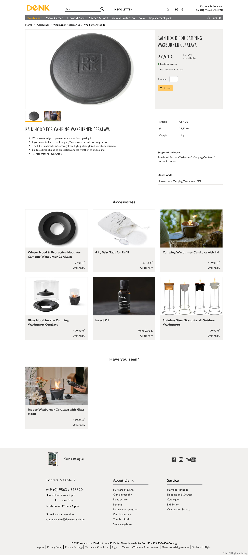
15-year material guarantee (47, 153)
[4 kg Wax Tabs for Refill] (124, 228)
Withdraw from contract (145, 547)
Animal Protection (123, 18)
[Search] (102, 9)
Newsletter (123, 9)
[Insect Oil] (124, 296)
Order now (79, 267)
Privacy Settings (74, 547)
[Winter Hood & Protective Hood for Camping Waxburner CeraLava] (56, 228)
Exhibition (173, 504)
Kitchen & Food (98, 18)
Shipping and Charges (179, 494)
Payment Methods (177, 489)
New (142, 18)
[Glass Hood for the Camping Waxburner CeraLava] (56, 296)
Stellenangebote (122, 524)
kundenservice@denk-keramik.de (65, 519)
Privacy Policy (55, 547)
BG (179, 9)
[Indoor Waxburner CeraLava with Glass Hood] (56, 385)
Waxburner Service (178, 509)
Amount (162, 79)
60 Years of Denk (123, 489)
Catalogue (173, 499)
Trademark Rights (201, 547)
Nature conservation (125, 509)
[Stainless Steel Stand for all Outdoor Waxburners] (191, 296)
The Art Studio (122, 519)
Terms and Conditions (97, 547)
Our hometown (122, 514)
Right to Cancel (120, 547)
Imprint (41, 547)
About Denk (123, 480)
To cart (167, 88)
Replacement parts (160, 18)
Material (117, 504)
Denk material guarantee (175, 547)
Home (28, 25)
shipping (192, 57)
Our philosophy (122, 494)
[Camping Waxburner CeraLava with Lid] (191, 228)
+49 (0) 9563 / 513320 (64, 489)
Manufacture (120, 499)
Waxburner (34, 18)
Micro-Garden (54, 18)
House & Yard (76, 18)
